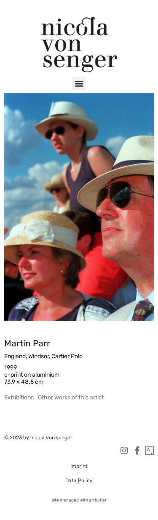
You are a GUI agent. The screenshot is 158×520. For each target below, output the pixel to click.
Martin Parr (27, 343)
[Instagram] (124, 450)
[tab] (19, 397)
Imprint (79, 466)
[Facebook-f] (137, 450)
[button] (79, 83)
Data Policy (79, 480)
